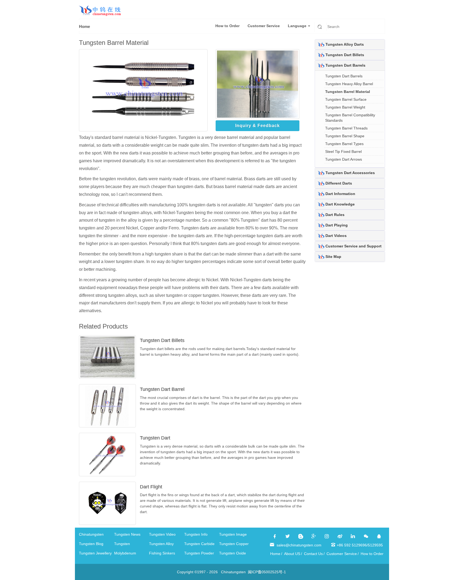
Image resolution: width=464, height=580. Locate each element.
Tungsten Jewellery (95, 553)
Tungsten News (127, 534)
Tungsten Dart (155, 438)
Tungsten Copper (234, 544)
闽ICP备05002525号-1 (267, 572)
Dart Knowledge (340, 204)
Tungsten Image (233, 534)
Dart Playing (336, 225)
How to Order (227, 26)
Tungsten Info (196, 534)
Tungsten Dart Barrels (345, 65)
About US (292, 554)
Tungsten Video (162, 534)
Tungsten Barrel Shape (344, 136)
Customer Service (264, 26)
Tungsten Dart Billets (162, 340)
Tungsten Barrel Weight (345, 107)
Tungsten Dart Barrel (162, 389)
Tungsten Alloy (161, 544)
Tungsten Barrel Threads (346, 128)
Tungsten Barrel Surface (346, 99)
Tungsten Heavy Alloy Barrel (349, 84)
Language (297, 26)
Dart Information (340, 194)
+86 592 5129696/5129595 (360, 545)
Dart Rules (335, 214)
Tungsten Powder (199, 553)
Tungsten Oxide (232, 553)
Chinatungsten (91, 534)
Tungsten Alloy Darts (344, 44)
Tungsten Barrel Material (347, 91)
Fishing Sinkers (162, 553)
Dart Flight (151, 486)
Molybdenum (125, 553)
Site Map (333, 256)
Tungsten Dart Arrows (343, 159)
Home (84, 26)
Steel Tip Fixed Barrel (343, 151)
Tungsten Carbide (199, 544)
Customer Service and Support (353, 246)
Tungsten (122, 544)
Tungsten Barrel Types (344, 144)
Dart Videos (336, 235)
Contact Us (313, 554)
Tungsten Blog (91, 544)
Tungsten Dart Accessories (350, 173)
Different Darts (338, 183)
